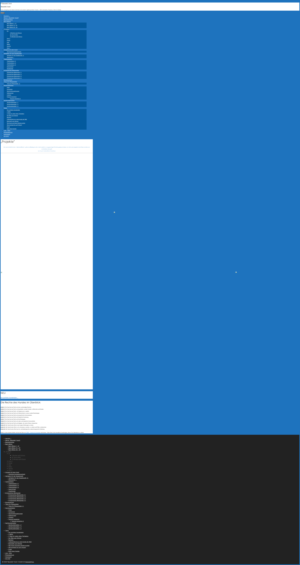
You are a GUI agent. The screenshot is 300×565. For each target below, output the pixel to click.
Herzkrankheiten (8, 85)
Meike (8, 44)
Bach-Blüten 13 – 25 (12, 25)
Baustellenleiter (8, 20)
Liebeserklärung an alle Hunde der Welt (17, 119)
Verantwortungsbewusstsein (14, 51)
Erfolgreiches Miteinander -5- (14, 78)
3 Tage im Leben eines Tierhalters (15, 113)
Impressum (7, 134)
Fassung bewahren (12, 96)
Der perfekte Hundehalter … (9, 397)
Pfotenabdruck (8, 132)
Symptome (9, 89)
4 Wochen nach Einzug (16, 33)
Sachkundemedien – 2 (12, 102)
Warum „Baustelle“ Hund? (11, 18)
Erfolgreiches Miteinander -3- (14, 74)
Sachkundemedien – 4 (12, 106)
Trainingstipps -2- (11, 61)
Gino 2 (8, 38)
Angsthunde (10, 68)
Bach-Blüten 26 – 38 (12, 27)
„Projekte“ (7, 29)
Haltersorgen (10, 93)
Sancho (9, 46)
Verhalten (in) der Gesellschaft (13, 53)
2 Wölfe (9, 111)
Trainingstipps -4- (11, 65)
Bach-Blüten (7, 21)
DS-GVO (6, 136)
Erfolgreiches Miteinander (11, 70)
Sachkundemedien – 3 (12, 104)
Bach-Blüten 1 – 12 (11, 23)
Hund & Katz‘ (10, 66)
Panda (8, 40)
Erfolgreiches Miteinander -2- (14, 72)
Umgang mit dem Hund (11, 50)
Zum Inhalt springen (6, 1)
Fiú (7, 31)
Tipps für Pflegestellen (10, 82)
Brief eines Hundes (11, 128)
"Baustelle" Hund (5, 6)
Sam (8, 42)
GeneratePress (29, 562)
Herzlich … (7, 16)
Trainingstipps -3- (11, 63)
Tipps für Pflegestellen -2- (13, 83)
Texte (5, 108)
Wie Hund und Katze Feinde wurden (16, 123)
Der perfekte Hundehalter (13, 110)
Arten (8, 87)
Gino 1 (8, 48)
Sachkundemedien (9, 100)
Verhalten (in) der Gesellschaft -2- (15, 55)
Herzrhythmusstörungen (13, 91)
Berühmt (9, 117)
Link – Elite (7, 130)
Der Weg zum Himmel (12, 115)
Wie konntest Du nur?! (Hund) (14, 125)
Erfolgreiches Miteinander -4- (14, 76)
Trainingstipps (8, 59)
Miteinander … (10, 57)
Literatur (9, 95)
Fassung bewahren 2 (15, 98)
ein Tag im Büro (14, 34)
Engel (8, 127)
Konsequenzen (8, 80)
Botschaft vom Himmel (12, 121)
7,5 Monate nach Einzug (16, 36)
